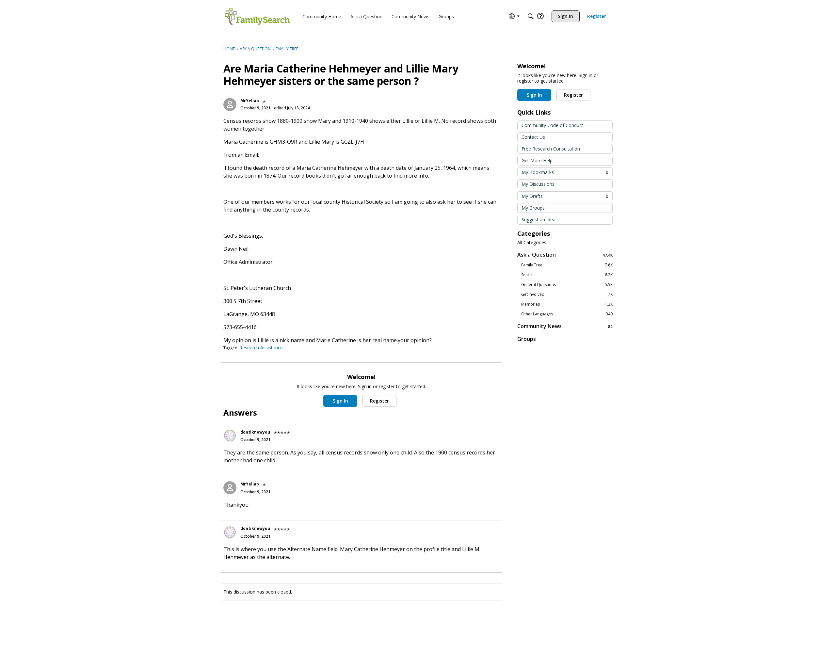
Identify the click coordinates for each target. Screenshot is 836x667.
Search (567, 275)
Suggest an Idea (538, 219)
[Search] (531, 16)
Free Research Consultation (551, 149)
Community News (565, 326)
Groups (526, 339)
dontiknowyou (255, 432)
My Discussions (538, 184)
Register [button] (379, 401)
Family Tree (567, 265)
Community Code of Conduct (552, 125)
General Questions (567, 285)
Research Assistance (261, 347)
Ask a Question (565, 254)
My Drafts (565, 196)
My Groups (533, 208)
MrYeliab (249, 100)
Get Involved (567, 294)
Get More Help (537, 160)
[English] (257, 16)
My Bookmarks (565, 172)
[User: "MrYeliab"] (229, 104)
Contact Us (533, 137)
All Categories (531, 243)
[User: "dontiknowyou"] (229, 435)
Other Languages (567, 314)
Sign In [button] (340, 401)
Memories (567, 304)
